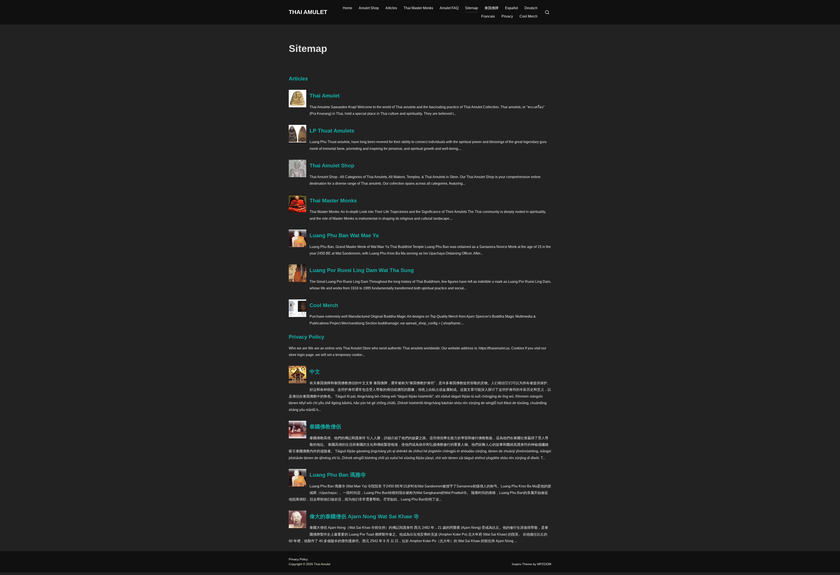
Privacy (507, 16)
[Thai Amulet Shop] (297, 176)
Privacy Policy (306, 337)
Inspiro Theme (522, 564)
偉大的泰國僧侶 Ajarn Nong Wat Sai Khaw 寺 (364, 516)
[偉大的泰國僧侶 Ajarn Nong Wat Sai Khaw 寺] (297, 527)
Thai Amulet (308, 12)
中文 (315, 372)
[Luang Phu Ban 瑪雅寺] (297, 485)
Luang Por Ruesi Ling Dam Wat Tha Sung (362, 270)
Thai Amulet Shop (332, 165)
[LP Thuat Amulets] (297, 141)
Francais (488, 16)
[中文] (297, 382)
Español (511, 8)
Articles (391, 8)
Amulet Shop (369, 8)
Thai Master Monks (418, 8)
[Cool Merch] (297, 316)
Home (347, 8)
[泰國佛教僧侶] (297, 437)
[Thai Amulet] (297, 106)
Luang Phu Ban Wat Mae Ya (344, 235)
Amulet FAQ (449, 8)
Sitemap (471, 8)
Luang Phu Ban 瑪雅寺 (338, 475)
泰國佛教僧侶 (325, 427)
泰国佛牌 (492, 8)
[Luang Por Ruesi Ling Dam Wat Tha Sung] (297, 281)
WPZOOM (544, 564)
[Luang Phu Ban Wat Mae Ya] (297, 246)
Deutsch (531, 8)
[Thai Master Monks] (297, 211)
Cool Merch (528, 16)
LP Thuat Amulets (332, 131)
